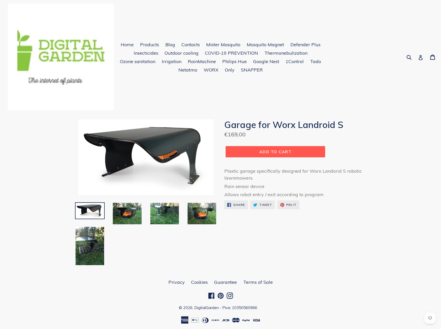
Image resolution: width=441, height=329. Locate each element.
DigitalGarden (206, 307)
